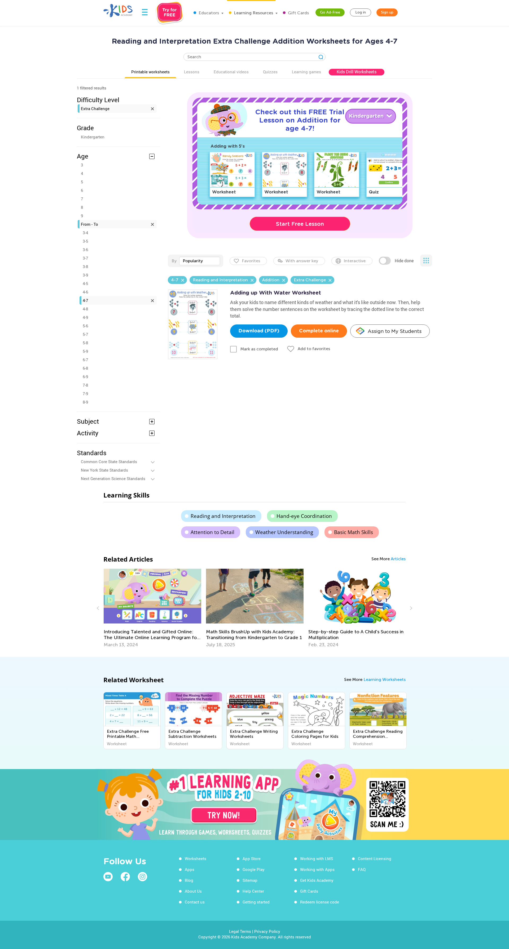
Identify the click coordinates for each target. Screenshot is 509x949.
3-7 (85, 258)
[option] (152, 608)
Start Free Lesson (300, 224)
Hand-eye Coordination (304, 516)
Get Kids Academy (317, 880)
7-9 (85, 393)
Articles (398, 558)
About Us (193, 891)
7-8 (85, 385)
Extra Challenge (95, 108)
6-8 (85, 368)
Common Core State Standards (109, 461)
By (174, 260)
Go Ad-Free (330, 12)
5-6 (85, 325)
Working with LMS (316, 858)
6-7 (85, 359)
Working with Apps (317, 869)
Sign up (387, 12)
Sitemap (250, 880)
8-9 (85, 402)
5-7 (85, 334)
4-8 (85, 308)
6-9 (85, 376)
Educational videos (231, 71)
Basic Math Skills (353, 532)
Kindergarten (92, 136)
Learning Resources (253, 12)
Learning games (306, 71)
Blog (189, 880)
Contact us (195, 902)
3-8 (85, 266)
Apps (189, 869)
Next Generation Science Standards (113, 478)
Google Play (254, 869)
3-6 (85, 249)
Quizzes (270, 71)
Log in (360, 12)
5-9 (85, 351)
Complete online (319, 331)
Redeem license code (319, 902)
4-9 (85, 317)
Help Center (253, 891)
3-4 (85, 232)
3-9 (85, 275)
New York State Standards (104, 470)
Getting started (256, 902)
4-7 (85, 300)
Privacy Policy (267, 931)
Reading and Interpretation (223, 516)
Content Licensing (374, 858)
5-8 (85, 342)
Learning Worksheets (384, 679)
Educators (208, 12)
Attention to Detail (212, 532)
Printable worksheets (150, 71)
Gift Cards (298, 12)
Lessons (191, 71)
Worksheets (195, 858)
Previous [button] (98, 608)
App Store (252, 858)
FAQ (362, 869)
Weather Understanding (284, 532)
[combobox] (199, 261)
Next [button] (410, 608)
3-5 (85, 241)
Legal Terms (240, 931)
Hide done (404, 261)
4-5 (85, 283)
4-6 (85, 292)
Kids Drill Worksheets (356, 72)
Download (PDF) (258, 331)
